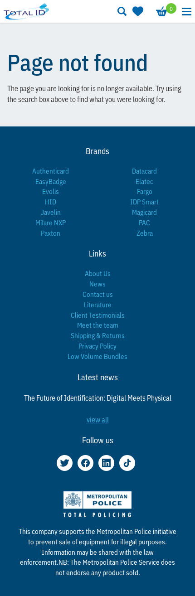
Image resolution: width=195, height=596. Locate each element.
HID (50, 201)
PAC (144, 222)
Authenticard (50, 170)
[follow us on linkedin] (106, 463)
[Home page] (26, 11)
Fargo (144, 191)
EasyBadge (50, 181)
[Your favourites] (137, 11)
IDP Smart (144, 201)
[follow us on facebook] (85, 463)
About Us (98, 273)
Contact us (98, 294)
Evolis (50, 191)
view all (98, 419)
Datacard (144, 170)
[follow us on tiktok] (127, 463)
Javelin (51, 212)
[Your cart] (161, 11)
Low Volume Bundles (97, 356)
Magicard (144, 212)
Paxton (50, 232)
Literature (98, 304)
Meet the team (97, 324)
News (97, 283)
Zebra (144, 232)
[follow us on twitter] (65, 463)
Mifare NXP (50, 222)
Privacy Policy (97, 345)
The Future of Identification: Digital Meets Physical (97, 397)
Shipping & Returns (98, 335)
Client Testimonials (98, 315)
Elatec (144, 181)
